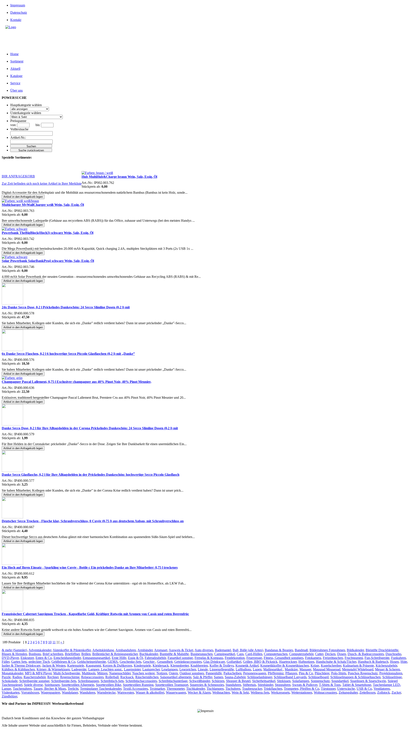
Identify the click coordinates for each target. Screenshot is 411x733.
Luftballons (243, 669)
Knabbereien (199, 665)
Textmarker (157, 688)
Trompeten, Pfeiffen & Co (301, 688)
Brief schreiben (53, 654)
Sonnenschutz (320, 681)
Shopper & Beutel (238, 681)
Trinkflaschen (273, 688)
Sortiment (16, 61)
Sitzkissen (283, 681)
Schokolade (10, 681)
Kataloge (16, 76)
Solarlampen (300, 681)
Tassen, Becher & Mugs (49, 688)
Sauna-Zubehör (235, 677)
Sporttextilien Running (138, 685)
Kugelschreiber (331, 665)
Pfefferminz (276, 673)
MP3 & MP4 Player (38, 673)
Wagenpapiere (50, 692)
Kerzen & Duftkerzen (117, 665)
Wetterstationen (301, 692)
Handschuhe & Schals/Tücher (336, 661)
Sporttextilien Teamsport (171, 685)
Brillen (86, 654)
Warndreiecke (106, 692)
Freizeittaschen (333, 658)
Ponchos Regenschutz (363, 673)
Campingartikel (224, 654)
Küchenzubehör (386, 665)
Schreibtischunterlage (173, 681)
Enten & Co (44, 658)
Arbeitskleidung (103, 650)
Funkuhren (398, 658)
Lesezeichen (187, 669)
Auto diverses (204, 650)
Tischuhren (232, 688)
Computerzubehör (301, 654)
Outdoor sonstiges (192, 673)
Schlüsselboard (318, 677)
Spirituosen (52, 685)
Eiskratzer (27, 658)
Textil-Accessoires (135, 688)
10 (50, 642)
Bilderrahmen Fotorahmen (327, 650)
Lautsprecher (151, 669)
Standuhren (233, 685)
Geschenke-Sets (130, 661)
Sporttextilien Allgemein (77, 685)
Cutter (319, 654)
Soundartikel (339, 681)
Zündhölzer (9, 696)
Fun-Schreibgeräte (377, 658)
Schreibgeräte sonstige (34, 681)
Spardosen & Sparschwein (368, 681)
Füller (5, 661)
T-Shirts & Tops (330, 685)
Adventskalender (39, 650)
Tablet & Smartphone (356, 685)
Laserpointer (132, 669)
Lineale (203, 669)
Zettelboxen (367, 692)
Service (15, 83)
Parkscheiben (232, 673)
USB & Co (364, 688)
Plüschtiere (322, 673)
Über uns (16, 90)
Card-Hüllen (253, 654)
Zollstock (383, 692)
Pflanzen (291, 673)
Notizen (161, 673)
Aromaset (160, 650)
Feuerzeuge (254, 658)
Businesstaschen (202, 654)
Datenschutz (18, 12)
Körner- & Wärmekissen (53, 669)
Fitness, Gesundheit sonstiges (283, 658)
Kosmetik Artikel (247, 665)
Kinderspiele (142, 665)
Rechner (52, 677)
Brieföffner (72, 654)
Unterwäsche (346, 688)
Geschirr (149, 661)
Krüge (315, 665)
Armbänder (145, 650)
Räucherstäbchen (146, 677)
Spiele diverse (33, 685)
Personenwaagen (254, 673)
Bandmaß (301, 650)
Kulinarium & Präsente (358, 665)
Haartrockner (288, 661)
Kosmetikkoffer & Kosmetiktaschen (284, 665)
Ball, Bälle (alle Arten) (248, 650)
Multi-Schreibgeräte (66, 673)
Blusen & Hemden (14, 654)
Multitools (88, 673)
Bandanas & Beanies (279, 650)
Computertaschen (275, 654)
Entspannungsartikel (96, 658)
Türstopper (328, 688)
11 (54, 642)
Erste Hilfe (119, 658)
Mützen (102, 673)
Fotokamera (313, 658)
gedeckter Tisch (39, 661)
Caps (240, 654)
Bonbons (35, 654)
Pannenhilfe (214, 673)
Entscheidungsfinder (67, 658)
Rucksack (127, 677)
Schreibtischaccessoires (141, 681)
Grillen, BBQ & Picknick (260, 661)
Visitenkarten (10, 692)
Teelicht (73, 688)
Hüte (404, 661)
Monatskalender (12, 673)
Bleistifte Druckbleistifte (382, 650)
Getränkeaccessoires (188, 661)
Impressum (17, 5)
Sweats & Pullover (304, 685)
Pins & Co (306, 673)
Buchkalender (148, 654)
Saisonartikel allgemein (175, 677)
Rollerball (112, 677)
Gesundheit (165, 661)
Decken (330, 654)
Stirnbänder (265, 685)
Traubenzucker (252, 688)
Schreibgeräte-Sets (63, 681)
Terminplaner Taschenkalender (100, 688)
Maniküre (291, 669)
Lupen (257, 669)
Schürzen (218, 681)
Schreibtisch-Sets (112, 681)
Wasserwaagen (176, 692)
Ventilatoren (382, 688)
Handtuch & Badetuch (373, 661)
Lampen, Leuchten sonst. (105, 669)
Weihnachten (221, 692)
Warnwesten (125, 692)
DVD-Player (10, 658)
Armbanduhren (125, 650)
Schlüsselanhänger (259, 677)
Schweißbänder (199, 681)
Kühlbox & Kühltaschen (18, 669)
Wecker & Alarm (199, 692)
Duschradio (393, 654)
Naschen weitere (143, 673)
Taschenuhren (22, 688)
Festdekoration (235, 658)
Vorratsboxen (30, 692)
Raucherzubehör (35, 677)
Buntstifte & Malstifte (174, 654)
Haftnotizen (306, 661)
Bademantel (223, 650)
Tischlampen (215, 688)
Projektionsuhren (390, 673)
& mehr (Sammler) (14, 650)
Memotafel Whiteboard (357, 669)
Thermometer (176, 688)
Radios (17, 677)
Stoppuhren (282, 685)
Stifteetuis (249, 685)
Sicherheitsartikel (263, 681)
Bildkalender (355, 650)
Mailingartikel (273, 669)
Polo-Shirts (338, 673)
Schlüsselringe (392, 677)
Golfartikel (234, 661)
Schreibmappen (88, 681)
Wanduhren (87, 692)
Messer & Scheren (387, 669)
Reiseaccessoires (92, 677)
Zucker (396, 692)
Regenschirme (69, 677)
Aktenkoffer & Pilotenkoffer (72, 650)
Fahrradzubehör (155, 658)
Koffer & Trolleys (222, 665)
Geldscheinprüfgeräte (91, 661)
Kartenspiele (75, 665)
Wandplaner (70, 692)
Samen (218, 677)
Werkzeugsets (280, 692)
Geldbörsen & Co (63, 661)
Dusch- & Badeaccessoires (366, 654)
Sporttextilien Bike (108, 685)
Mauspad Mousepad (326, 669)
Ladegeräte (78, 669)
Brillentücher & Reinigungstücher (115, 654)
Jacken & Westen (54, 665)
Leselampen (169, 669)
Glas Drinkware (214, 661)
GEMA (113, 661)
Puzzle (6, 677)
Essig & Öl (135, 658)
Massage (305, 669)
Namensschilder (120, 673)
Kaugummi (93, 665)
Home (14, 54)
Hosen (394, 661)
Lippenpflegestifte (222, 669)
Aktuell (15, 68)
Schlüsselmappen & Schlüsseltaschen (355, 677)
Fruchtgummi (354, 658)
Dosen (341, 654)
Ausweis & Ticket (181, 650)
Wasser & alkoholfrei (150, 692)
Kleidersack (161, 665)
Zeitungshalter (348, 692)
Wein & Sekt (240, 692)
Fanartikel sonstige (180, 658)
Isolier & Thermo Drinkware (21, 665)
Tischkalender (195, 688)
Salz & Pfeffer (202, 677)
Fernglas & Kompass (209, 658)
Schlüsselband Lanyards (290, 677)
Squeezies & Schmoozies (207, 685)
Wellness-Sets (260, 692)
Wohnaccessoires (325, 692)
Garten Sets (19, 661)
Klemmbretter (179, 665)
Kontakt (15, 20)
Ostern (173, 673)
